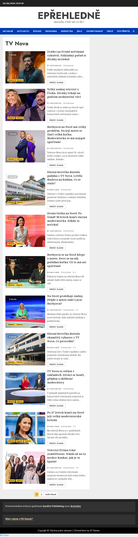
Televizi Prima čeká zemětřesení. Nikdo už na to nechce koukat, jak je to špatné (66, 455)
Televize (19, 80)
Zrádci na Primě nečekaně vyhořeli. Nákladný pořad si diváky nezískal (66, 55)
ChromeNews (80, 530)
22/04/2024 (69, 468)
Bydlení (37, 31)
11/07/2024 (67, 272)
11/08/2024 (69, 148)
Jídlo (79, 31)
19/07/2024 (67, 190)
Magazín (19, 285)
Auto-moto (23, 31)
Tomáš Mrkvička (55, 66)
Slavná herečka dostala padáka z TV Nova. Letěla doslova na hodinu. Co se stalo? (64, 177)
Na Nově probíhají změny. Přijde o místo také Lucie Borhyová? (65, 299)
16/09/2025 (69, 66)
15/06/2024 (67, 427)
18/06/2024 (69, 389)
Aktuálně (8, 31)
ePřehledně (69, 16)
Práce (110, 31)
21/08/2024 (69, 103)
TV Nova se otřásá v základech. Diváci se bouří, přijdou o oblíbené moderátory (65, 376)
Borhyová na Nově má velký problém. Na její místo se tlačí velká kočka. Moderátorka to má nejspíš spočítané (66, 134)
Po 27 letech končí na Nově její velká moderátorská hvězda (65, 416)
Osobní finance (94, 31)
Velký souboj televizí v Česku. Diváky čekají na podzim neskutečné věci (64, 93)
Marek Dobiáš (54, 190)
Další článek (50, 494)
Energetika (67, 31)
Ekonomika (51, 31)
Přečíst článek (56, 82)
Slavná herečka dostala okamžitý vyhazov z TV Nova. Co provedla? (63, 337)
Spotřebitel (123, 31)
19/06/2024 (67, 348)
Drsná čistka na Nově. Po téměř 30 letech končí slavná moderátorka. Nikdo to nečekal (67, 218)
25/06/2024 (69, 310)
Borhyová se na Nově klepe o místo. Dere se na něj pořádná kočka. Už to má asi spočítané (66, 260)
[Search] (133, 31)
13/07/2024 (69, 231)
